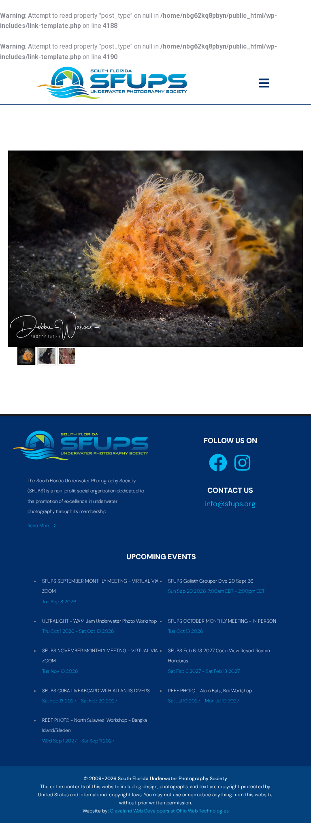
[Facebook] (218, 463)
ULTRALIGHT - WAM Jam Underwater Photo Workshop (99, 621)
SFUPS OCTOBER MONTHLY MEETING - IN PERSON (222, 621)
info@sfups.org (230, 504)
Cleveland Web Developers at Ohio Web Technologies (169, 811)
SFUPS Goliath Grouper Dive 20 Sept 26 (210, 581)
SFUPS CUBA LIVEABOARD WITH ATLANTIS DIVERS (96, 690)
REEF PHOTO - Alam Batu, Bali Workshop (210, 690)
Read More (39, 525)
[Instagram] (242, 463)
